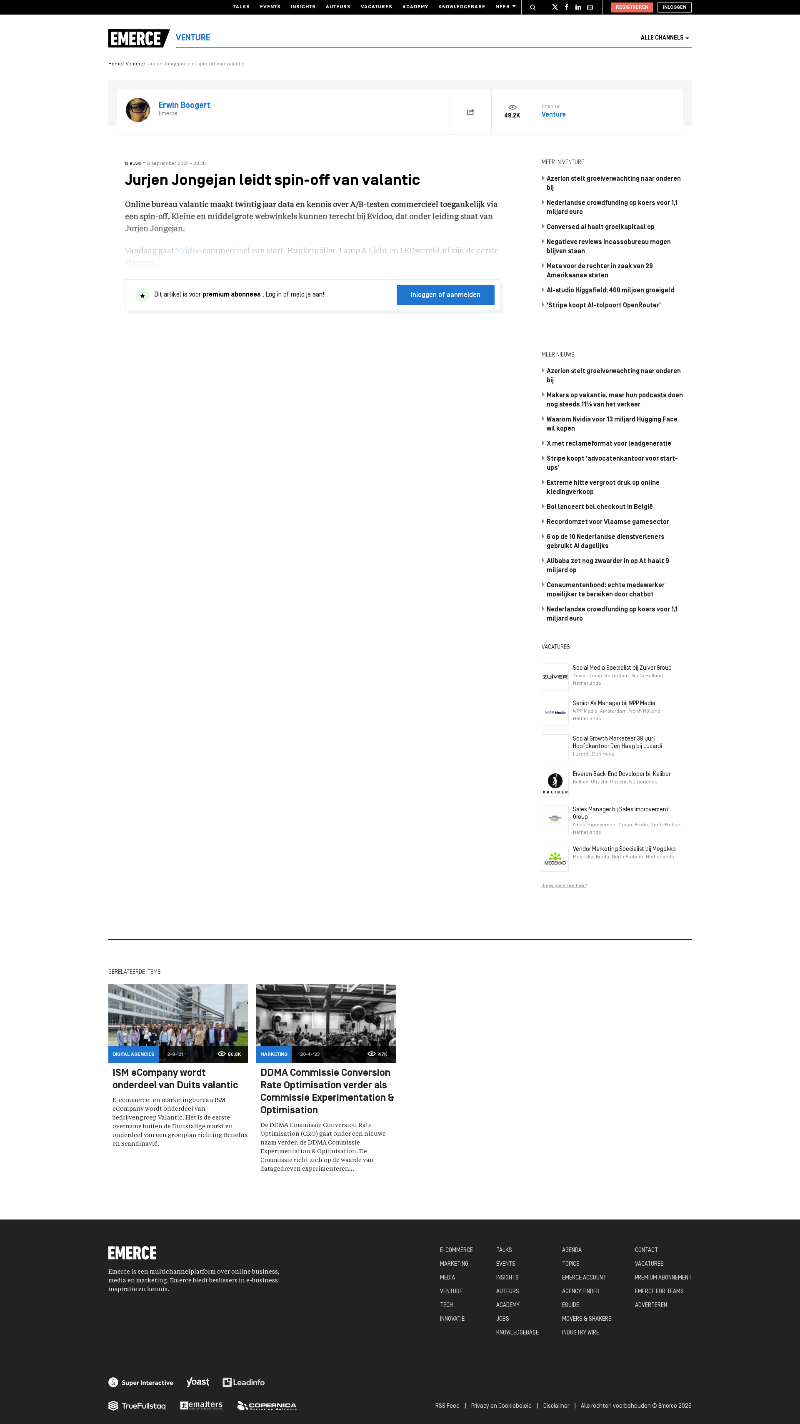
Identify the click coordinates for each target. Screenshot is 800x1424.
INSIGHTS (507, 1278)
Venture (134, 64)
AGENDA (572, 1250)
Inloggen (674, 7)
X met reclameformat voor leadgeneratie (609, 444)
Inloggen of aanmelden (445, 295)
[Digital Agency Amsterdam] (140, 1382)
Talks (241, 7)
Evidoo (188, 251)
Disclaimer (556, 1406)
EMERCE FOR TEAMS (659, 1292)
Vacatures (376, 7)
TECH (446, 1305)
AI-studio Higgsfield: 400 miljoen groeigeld (610, 290)
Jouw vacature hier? (564, 885)
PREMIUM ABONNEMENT (663, 1278)
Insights (303, 7)
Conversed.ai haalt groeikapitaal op (601, 227)
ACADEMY (508, 1305)
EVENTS (505, 1264)
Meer (502, 7)
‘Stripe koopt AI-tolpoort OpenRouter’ (604, 305)
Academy (415, 7)
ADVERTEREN (651, 1305)
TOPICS (571, 1264)
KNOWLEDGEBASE (517, 1333)
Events (270, 7)
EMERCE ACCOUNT (584, 1278)
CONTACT (646, 1250)
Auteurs (338, 7)
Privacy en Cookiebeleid (501, 1406)
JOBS (502, 1319)
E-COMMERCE (456, 1250)
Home (115, 64)
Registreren (632, 7)
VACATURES (649, 1264)
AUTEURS (507, 1292)
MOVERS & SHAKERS (587, 1319)
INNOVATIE (452, 1319)
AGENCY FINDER (581, 1292)
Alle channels (662, 38)
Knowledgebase (461, 7)
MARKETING (454, 1264)
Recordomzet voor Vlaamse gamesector (608, 522)
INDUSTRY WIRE (580, 1333)
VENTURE (451, 1292)
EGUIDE (570, 1305)
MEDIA (447, 1278)
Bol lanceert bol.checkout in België (600, 507)
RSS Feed (447, 1406)
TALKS (504, 1250)
